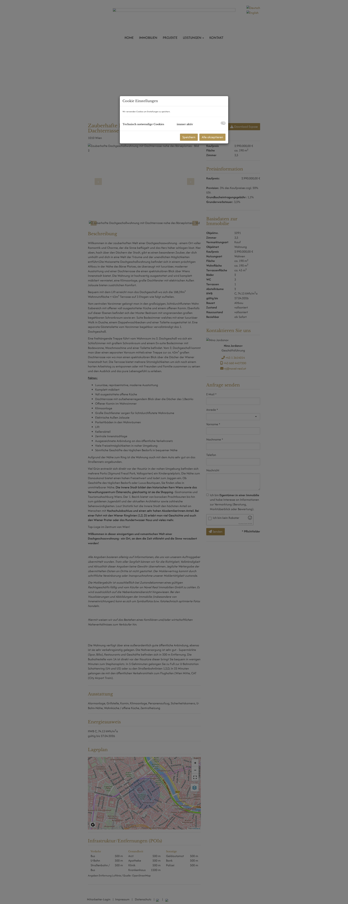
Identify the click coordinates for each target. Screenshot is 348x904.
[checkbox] (223, 123)
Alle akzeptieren (212, 137)
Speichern (188, 137)
